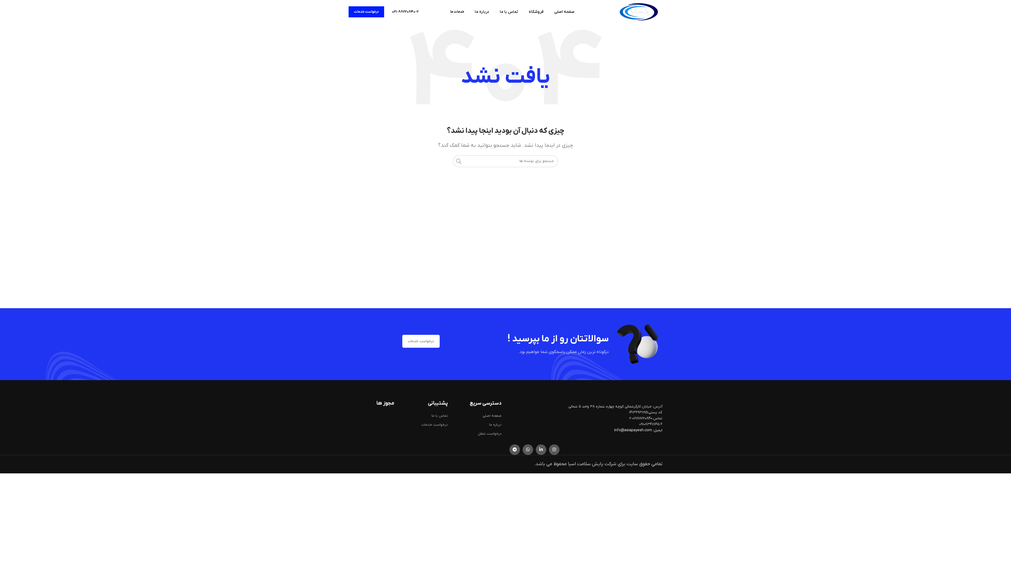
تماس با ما (440, 415)
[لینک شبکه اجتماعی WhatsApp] (528, 449)
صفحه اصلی (492, 415)
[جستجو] (459, 161)
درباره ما (495, 424)
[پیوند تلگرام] (514, 449)
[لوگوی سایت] (638, 12)
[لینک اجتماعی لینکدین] (541, 449)
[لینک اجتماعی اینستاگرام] (554, 449)
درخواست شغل (490, 433)
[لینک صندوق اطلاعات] (405, 12)
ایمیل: (657, 430)
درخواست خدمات (366, 11)
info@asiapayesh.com (633, 430)
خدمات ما (457, 11)
